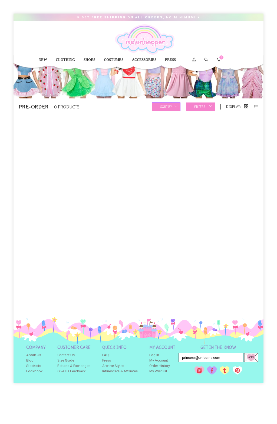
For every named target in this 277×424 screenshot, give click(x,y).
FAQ (105, 355)
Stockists (33, 366)
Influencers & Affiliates (120, 371)
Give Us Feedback (71, 371)
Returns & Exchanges (73, 366)
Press (106, 360)
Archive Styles (113, 366)
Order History (159, 366)
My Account (158, 360)
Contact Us (66, 355)
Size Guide (65, 360)
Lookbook (34, 371)
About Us (33, 355)
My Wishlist (158, 371)
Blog (30, 360)
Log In (154, 355)
